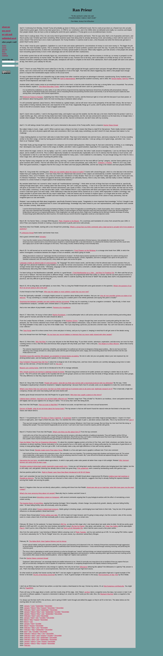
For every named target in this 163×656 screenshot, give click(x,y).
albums (4, 50)
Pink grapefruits (82, 468)
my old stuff (7, 34)
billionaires (83, 567)
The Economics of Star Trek (108, 575)
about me (6, 27)
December (60, 608)
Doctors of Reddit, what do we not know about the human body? (42, 409)
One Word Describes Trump (49, 86)
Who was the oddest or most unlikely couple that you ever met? (66, 292)
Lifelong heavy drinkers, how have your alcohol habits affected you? (44, 399)
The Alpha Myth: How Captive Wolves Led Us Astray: (48, 541)
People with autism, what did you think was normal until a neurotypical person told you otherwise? (78, 383)
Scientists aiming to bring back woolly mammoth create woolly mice (43, 466)
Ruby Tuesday (81, 532)
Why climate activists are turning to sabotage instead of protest (42, 372)
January (27, 606)
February (27, 610)
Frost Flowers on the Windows (85, 250)
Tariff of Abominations (67, 79)
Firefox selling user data (48, 515)
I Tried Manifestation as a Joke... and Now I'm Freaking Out (93, 273)
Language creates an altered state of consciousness (38, 263)
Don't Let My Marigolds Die (73, 528)
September (40, 606)
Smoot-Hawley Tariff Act (119, 79)
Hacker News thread (110, 125)
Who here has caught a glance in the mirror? (86, 395)
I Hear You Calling (111, 526)
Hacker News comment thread (37, 558)
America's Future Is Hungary (33, 97)
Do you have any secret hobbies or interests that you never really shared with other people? (79, 334)
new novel (6, 31)
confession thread (27, 233)
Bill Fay (63, 524)
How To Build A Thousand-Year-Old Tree (34, 362)
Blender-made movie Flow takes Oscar (48, 450)
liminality (43, 237)
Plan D (22, 528)
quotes (4, 53)
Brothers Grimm (72, 321)
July (42, 612)
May (38, 608)
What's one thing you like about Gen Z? (66, 432)
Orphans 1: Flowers (105, 163)
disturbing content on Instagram (48, 497)
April (33, 610)
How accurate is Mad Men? (48, 405)
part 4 (131, 420)
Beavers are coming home (29, 368)
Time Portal (27, 330)
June (33, 606)
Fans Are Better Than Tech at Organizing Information (38, 442)
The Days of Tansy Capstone (51, 418)
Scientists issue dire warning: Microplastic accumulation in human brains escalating (49, 356)
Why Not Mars (41, 342)
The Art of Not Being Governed (44, 575)
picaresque (67, 418)
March (33, 608)
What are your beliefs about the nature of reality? (67, 172)
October (57, 612)
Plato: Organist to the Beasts (69, 221)
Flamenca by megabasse (61, 307)
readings (5, 55)
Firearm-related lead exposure (47, 509)
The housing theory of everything (31, 503)
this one (59, 364)
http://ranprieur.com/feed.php (114, 586)
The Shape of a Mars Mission (108, 344)
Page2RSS (29, 588)
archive (87, 592)
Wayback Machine (106, 594)
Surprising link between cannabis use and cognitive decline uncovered (44, 301)
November (48, 606)
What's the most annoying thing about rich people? (37, 493)
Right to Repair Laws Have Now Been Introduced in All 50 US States (66, 472)
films (3, 52)
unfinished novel (9, 38)
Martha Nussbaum (59, 315)
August (43, 608)
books (4, 46)
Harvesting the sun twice (28, 460)
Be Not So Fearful (78, 526)
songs (4, 48)
